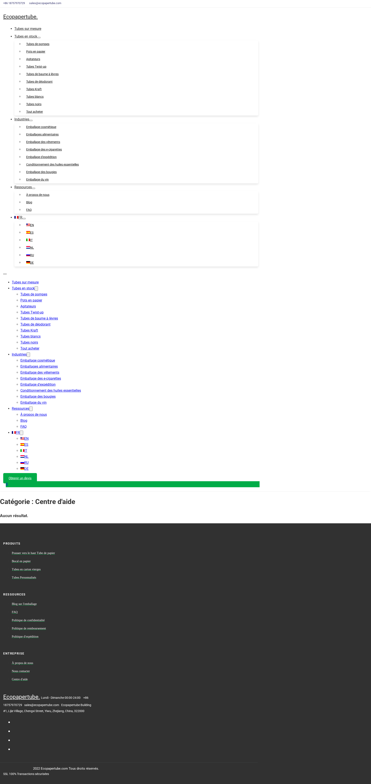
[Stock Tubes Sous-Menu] (39, 37)
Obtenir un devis (20, 478)
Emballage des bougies (41, 172)
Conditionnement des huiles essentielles (52, 164)
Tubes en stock (25, 36)
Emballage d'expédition (41, 157)
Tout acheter (34, 111)
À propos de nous (37, 194)
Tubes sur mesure (27, 29)
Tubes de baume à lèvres (42, 74)
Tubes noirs (33, 104)
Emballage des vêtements (43, 142)
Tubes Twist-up (36, 66)
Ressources (23, 187)
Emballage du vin (37, 179)
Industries (21, 119)
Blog (29, 202)
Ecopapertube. (20, 17)
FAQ (29, 210)
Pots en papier (35, 51)
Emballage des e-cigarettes (44, 149)
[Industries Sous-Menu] (31, 120)
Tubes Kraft (34, 89)
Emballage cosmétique (41, 127)
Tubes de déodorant (39, 81)
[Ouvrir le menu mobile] (5, 274)
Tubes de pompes (37, 44)
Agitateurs (33, 59)
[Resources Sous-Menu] (33, 188)
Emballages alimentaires (42, 134)
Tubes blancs (35, 96)
